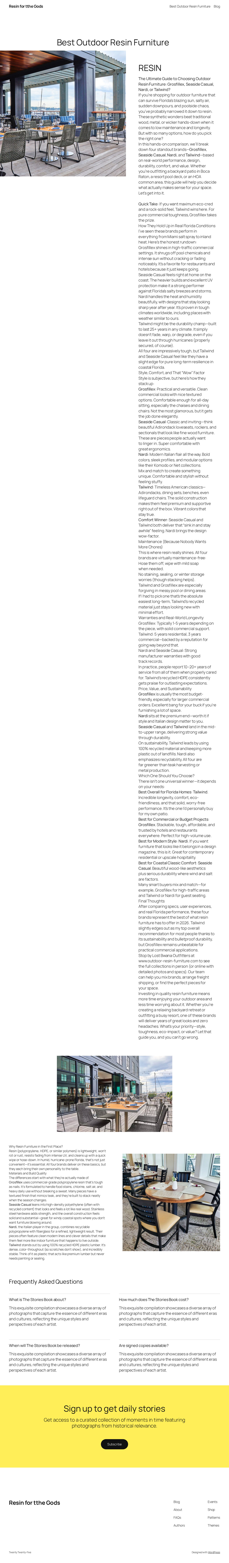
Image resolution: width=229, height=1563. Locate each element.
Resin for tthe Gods (26, 6)
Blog (217, 6)
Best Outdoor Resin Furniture (190, 6)
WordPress (214, 1552)
